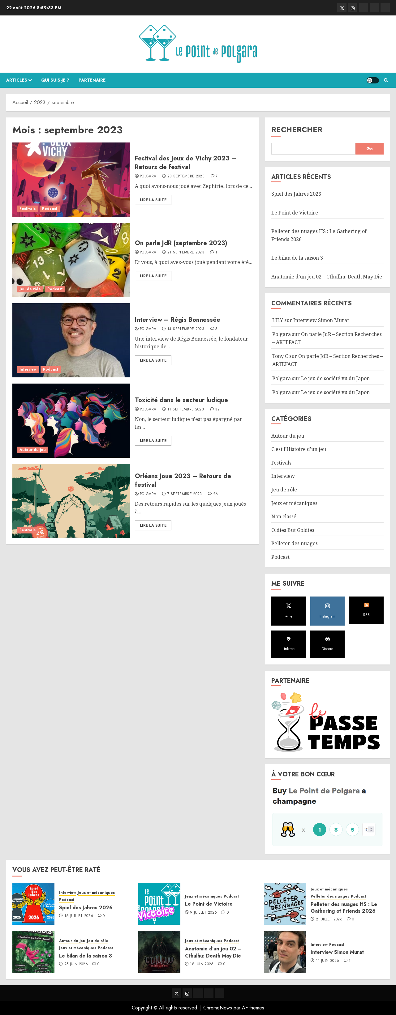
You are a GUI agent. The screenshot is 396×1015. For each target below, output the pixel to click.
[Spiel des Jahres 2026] (33, 904)
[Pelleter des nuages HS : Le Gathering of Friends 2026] (285, 904)
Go (369, 149)
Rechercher (296, 129)
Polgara (148, 176)
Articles (16, 80)
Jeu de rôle (30, 289)
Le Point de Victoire (294, 212)
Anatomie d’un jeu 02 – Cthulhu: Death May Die (326, 276)
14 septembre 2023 (185, 329)
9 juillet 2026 (203, 912)
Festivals (27, 208)
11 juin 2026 (327, 960)
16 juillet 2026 (78, 916)
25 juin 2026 (76, 964)
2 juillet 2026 (329, 919)
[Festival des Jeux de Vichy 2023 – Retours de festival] (71, 179)
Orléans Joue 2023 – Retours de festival (183, 480)
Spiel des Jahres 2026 (296, 193)
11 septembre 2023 (185, 409)
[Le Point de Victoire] (159, 904)
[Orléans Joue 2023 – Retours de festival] (71, 501)
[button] (386, 80)
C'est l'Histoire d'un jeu (298, 449)
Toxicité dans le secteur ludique (181, 400)
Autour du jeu (32, 449)
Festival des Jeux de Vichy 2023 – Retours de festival (185, 163)
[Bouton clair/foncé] (373, 80)
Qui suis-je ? (55, 80)
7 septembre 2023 (184, 494)
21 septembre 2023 (185, 252)
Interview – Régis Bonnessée (177, 319)
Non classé (283, 516)
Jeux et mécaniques (294, 503)
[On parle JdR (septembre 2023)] (71, 260)
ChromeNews (217, 1007)
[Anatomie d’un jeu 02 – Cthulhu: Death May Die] (159, 952)
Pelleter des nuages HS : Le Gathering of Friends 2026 (344, 908)
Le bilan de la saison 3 (297, 257)
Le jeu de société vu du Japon (335, 378)
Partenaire (92, 80)
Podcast (49, 208)
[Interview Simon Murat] (285, 952)
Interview (28, 369)
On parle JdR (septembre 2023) (181, 243)
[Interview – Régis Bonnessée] (71, 340)
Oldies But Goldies (292, 530)
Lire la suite (153, 200)
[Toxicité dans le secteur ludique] (71, 421)
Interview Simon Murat (321, 320)
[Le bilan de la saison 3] (33, 952)
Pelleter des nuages (294, 543)
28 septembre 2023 (185, 176)
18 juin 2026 (201, 964)
